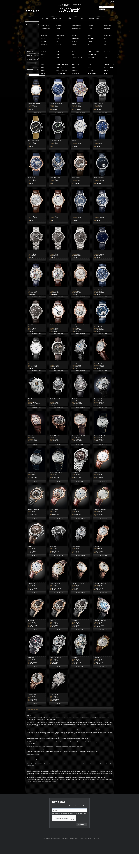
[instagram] (38, 11)
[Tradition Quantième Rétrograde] (58, 164)
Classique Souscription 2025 (34, 103)
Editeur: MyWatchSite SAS (86, 838)
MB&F (89, 35)
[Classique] (80, 127)
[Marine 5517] (58, 238)
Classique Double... (76, 103)
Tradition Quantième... (55, 177)
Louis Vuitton (91, 25)
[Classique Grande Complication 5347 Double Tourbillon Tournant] (36, 681)
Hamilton (74, 35)
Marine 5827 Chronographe (34, 509)
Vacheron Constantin (110, 64)
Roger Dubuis (107, 35)
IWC (73, 54)
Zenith (105, 73)
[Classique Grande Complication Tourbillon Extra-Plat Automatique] (102, 386)
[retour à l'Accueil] (26, 24)
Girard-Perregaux (61, 70)
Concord (59, 25)
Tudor (105, 57)
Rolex (105, 38)
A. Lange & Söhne (45, 28)
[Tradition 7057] (36, 607)
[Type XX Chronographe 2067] (36, 127)
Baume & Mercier (45, 32)
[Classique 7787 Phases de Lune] (58, 571)
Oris (89, 44)
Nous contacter (65, 838)
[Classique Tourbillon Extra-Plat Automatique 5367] (102, 164)
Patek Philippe (92, 54)
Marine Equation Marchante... (78, 324)
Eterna (58, 54)
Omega (90, 41)
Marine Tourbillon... (98, 103)
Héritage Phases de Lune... (34, 435)
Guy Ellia (74, 32)
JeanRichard (75, 64)
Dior (57, 41)
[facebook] (26, 11)
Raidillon (90, 70)
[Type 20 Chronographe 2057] (58, 127)
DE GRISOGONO (60, 35)
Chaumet (43, 70)
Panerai (90, 48)
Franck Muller (60, 61)
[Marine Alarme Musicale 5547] (36, 238)
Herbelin (74, 41)
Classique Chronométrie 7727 (78, 435)
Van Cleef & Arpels (109, 67)
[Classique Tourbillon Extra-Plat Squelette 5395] (36, 275)
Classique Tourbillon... (99, 177)
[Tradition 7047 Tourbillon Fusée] (58, 423)
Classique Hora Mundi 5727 (78, 362)
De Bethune (59, 32)
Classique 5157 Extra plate (100, 435)
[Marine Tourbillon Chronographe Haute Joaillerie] (36, 386)
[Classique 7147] (36, 349)
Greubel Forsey (76, 28)
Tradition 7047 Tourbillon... (56, 435)
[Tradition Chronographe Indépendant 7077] (58, 386)
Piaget (90, 64)
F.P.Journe (59, 67)
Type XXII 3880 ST (32, 657)
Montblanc (91, 38)
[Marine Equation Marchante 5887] (80, 312)
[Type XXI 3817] (58, 349)
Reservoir (107, 28)
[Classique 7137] (36, 201)
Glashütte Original (61, 73)
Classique (74, 140)
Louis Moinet (75, 73)
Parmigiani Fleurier (93, 51)
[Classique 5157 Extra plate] (102, 423)
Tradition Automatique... (77, 398)
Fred (57, 57)
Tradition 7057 (31, 620)
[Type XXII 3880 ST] (36, 644)
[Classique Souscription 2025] (36, 90)
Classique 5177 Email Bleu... (100, 251)
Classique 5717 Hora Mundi (100, 620)
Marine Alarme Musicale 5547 (34, 251)
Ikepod (74, 51)
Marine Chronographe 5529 (56, 103)
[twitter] (29, 11)
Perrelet (90, 61)
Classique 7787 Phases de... (56, 583)
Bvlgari (43, 54)
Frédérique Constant (62, 64)
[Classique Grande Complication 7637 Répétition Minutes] (58, 681)
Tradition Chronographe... (55, 398)
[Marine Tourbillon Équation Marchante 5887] (80, 164)
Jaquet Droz (75, 61)
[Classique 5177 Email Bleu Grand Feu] (102, 238)
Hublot (74, 48)
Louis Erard (75, 70)
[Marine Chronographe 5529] (58, 90)
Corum (58, 28)
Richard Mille (108, 32)
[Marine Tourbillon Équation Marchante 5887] (102, 90)
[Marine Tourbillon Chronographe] (80, 534)
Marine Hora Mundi (32, 177)
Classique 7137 (31, 214)
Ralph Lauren (92, 73)
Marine (95, 140)
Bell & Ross (44, 35)
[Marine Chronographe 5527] (80, 238)
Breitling (43, 51)
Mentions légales (74, 838)
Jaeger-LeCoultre (77, 57)
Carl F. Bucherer (45, 61)
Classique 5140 (31, 472)
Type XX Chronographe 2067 (34, 140)
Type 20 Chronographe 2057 (56, 140)
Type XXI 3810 (75, 472)
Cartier (43, 64)
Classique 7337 (53, 214)
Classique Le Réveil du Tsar (56, 472)
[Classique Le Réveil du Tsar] (58, 460)
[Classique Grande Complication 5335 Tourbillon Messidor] (58, 497)
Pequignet (91, 57)
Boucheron (44, 44)
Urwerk (106, 61)
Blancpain (43, 41)
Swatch (106, 48)
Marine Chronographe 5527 (78, 251)
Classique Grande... (98, 398)
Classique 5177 (97, 472)
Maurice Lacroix (92, 32)
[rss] (31, 11)
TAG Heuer (107, 51)
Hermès (74, 44)
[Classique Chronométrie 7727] (80, 423)
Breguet (43, 48)
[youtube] (33, 11)
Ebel (57, 51)
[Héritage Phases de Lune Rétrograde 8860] (36, 423)
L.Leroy (90, 28)
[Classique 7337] (58, 201)
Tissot (105, 54)
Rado (89, 67)
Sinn (105, 44)
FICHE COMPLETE (36, 112)
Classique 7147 (31, 362)
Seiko (105, 41)
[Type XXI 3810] (80, 460)
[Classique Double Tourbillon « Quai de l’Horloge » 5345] (80, 90)
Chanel (43, 67)
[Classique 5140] (36, 460)
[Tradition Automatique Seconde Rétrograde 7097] (80, 386)
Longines (74, 67)
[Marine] (102, 127)
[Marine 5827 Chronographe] (36, 497)
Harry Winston (76, 38)
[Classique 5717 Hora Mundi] (102, 607)
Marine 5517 (53, 251)
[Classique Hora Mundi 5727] (80, 349)
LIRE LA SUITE (31, 63)
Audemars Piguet (45, 25)
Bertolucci (44, 38)
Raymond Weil (107, 25)
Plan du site (96, 838)
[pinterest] (36, 11)
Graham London (76, 25)
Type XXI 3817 (53, 362)
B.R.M (42, 57)
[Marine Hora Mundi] (36, 164)
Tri (28, 74)
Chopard (43, 73)
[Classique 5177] (102, 460)
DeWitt (58, 38)
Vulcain (106, 70)
